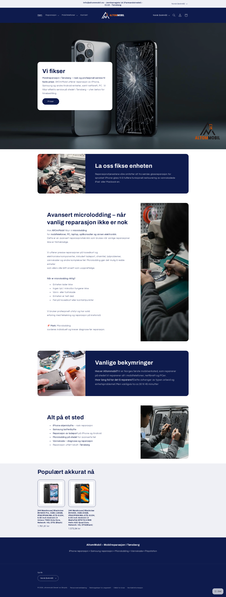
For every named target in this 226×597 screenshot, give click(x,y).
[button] (52, 15)
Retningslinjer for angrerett (100, 588)
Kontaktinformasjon (135, 588)
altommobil (48, 587)
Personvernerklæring (78, 588)
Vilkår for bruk (119, 588)
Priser (50, 101)
